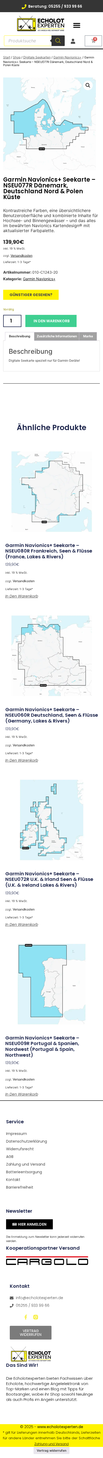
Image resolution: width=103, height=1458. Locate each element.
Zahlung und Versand (25, 1164)
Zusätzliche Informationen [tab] (57, 336)
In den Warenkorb (52, 321)
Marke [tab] (88, 336)
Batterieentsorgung (24, 1172)
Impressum (16, 1133)
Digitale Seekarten (37, 57)
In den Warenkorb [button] (21, 596)
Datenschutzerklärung (26, 1141)
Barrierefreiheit (19, 1187)
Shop (17, 57)
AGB (9, 1156)
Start (6, 57)
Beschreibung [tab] (19, 336)
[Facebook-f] (25, 1317)
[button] (77, 25)
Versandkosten (21, 255)
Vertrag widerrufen (51, 1450)
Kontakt (13, 1179)
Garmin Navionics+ (67, 57)
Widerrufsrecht (20, 1149)
